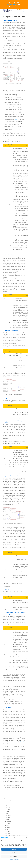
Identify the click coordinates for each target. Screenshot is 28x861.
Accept (14, 849)
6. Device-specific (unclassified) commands (12, 835)
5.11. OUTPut (7, 823)
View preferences (14, 856)
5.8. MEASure (7, 817)
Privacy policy (16, 859)
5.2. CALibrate (7, 807)
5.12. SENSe (6, 825)
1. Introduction (6, 796)
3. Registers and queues (8, 800)
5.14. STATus (6, 829)
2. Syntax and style (7, 798)
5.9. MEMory (6, 819)
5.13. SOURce (7, 827)
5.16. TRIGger (7, 833)
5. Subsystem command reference (10, 804)
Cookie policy (11, 859)
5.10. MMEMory (7, 821)
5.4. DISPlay (6, 811)
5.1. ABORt (6, 805)
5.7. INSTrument (7, 815)
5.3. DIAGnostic (7, 809)
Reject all (14, 852)
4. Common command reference (10, 802)
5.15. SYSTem (7, 831)
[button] (26, 837)
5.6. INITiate (6, 813)
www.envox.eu (12, 4)
